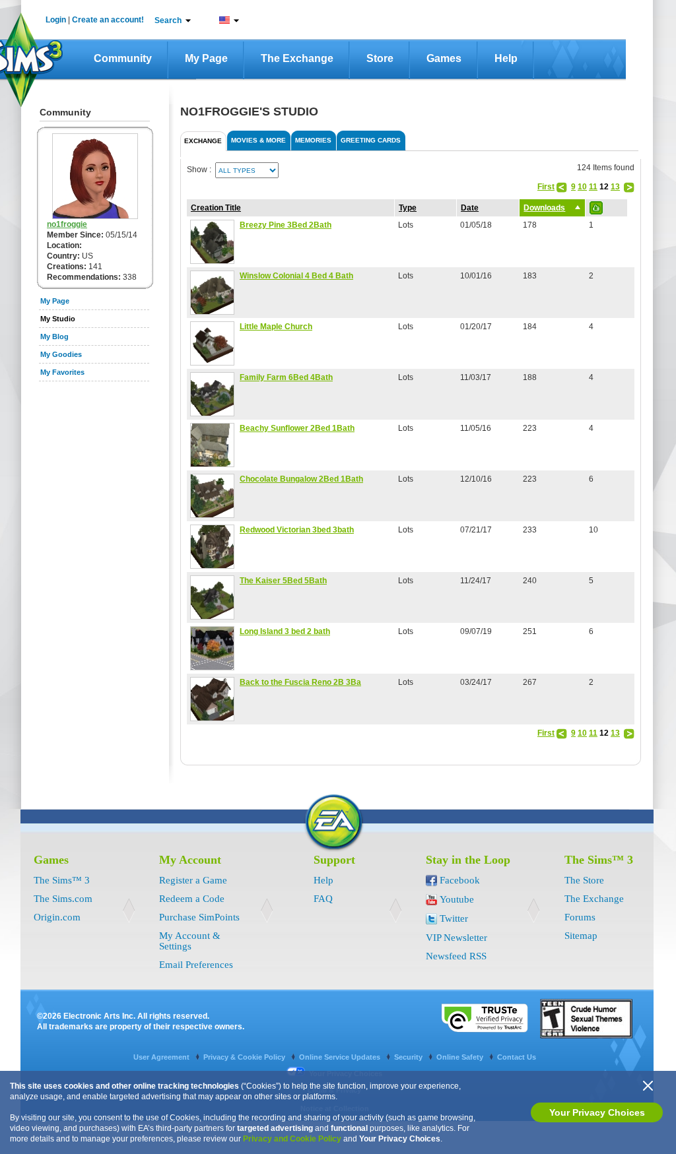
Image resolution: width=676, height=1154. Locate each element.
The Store (584, 880)
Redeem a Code (191, 898)
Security (409, 1057)
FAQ (323, 898)
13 (615, 186)
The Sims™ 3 (62, 880)
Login (56, 19)
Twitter (454, 918)
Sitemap (580, 935)
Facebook (460, 880)
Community (123, 58)
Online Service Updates (340, 1057)
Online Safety (460, 1057)
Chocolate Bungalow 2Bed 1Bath (301, 479)
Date (470, 207)
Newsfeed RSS (456, 956)
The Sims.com (63, 898)
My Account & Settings (189, 940)
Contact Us (516, 1057)
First (546, 186)
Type (408, 207)
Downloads (544, 207)
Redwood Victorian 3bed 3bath (297, 529)
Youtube (457, 899)
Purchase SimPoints (199, 917)
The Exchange (297, 58)
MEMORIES (313, 140)
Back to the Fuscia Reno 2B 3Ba (300, 682)
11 (593, 186)
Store (379, 58)
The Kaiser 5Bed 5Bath (283, 580)
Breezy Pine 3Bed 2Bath (285, 225)
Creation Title (216, 207)
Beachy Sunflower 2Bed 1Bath (297, 428)
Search (168, 20)
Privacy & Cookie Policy (245, 1057)
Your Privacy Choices (597, 1112)
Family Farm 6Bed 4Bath (286, 377)
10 (582, 186)
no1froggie (67, 224)
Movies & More (258, 140)
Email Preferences (196, 964)
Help (506, 58)
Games (443, 58)
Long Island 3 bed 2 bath (285, 631)
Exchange (203, 140)
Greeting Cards (371, 140)
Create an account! (108, 19)
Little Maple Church (276, 326)
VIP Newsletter (456, 937)
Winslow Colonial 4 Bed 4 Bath (296, 275)
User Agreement (162, 1057)
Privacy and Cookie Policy (292, 1138)
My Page (206, 58)
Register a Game (193, 880)
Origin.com (57, 917)
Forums (579, 917)
